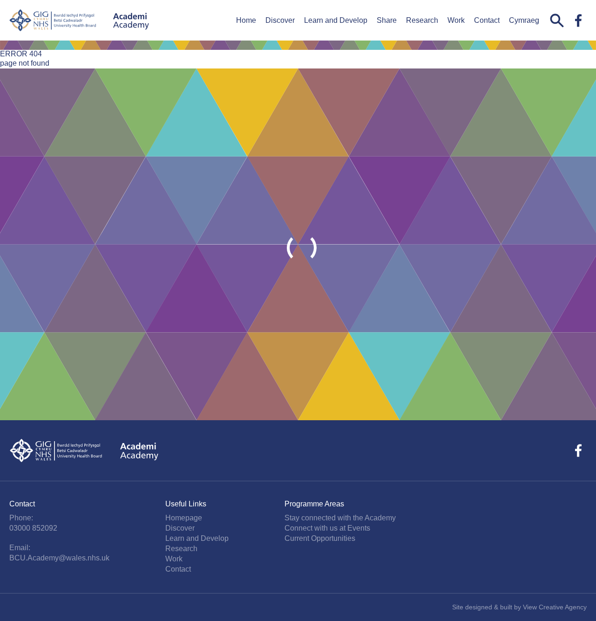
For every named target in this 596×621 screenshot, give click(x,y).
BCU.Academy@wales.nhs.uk (59, 558)
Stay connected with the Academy (340, 518)
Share (387, 20)
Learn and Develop (335, 20)
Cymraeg (524, 20)
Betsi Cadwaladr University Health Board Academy (79, 20)
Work (456, 20)
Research (422, 20)
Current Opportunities (319, 538)
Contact (487, 20)
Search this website (557, 20)
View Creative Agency (555, 607)
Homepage (183, 518)
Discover (280, 20)
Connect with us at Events (327, 528)
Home (246, 20)
